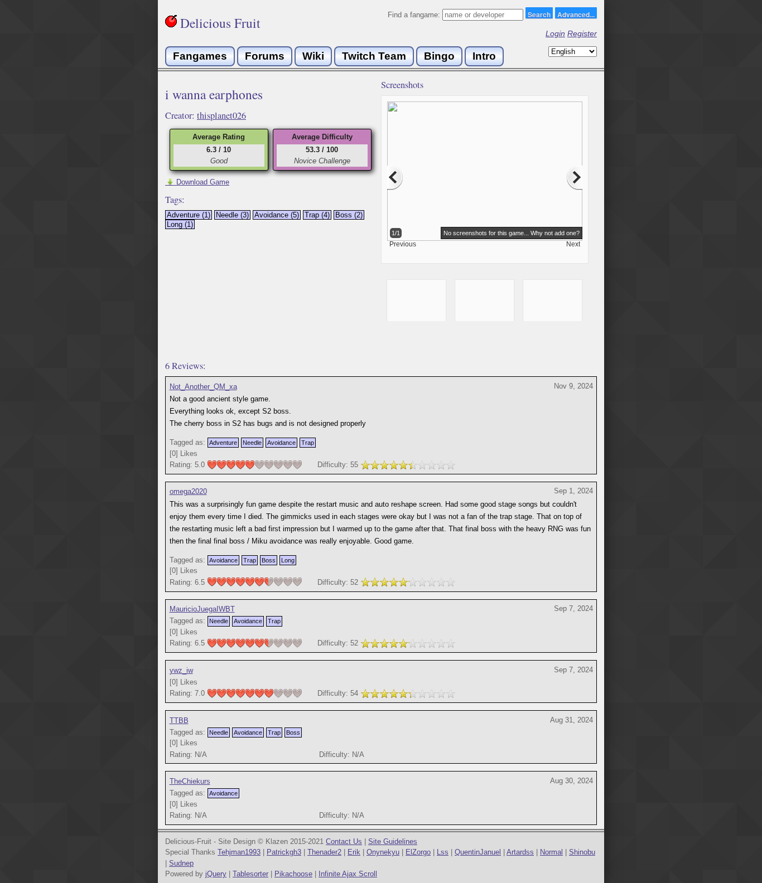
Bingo (439, 56)
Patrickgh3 (284, 852)
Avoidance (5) (276, 215)
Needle (252, 442)
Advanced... (576, 13)
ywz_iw (181, 670)
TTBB (179, 720)
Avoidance (281, 442)
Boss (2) (349, 215)
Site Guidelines (392, 841)
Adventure (223, 442)
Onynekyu (382, 852)
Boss (269, 560)
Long (288, 560)
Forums (264, 56)
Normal (551, 852)
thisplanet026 (221, 115)
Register (582, 33)
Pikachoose (293, 874)
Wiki (313, 56)
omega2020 (188, 491)
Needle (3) (232, 215)
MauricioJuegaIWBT (202, 609)
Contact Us (344, 841)
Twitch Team (374, 56)
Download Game (197, 182)
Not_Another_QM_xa (203, 386)
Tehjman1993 (239, 852)
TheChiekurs (190, 781)
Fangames (200, 56)
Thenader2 (324, 852)
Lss (442, 852)
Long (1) (180, 224)
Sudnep (181, 863)
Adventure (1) (188, 215)
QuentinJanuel (478, 852)
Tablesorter (250, 874)
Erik (354, 852)
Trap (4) (317, 215)
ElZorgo (418, 852)
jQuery (215, 874)
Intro (484, 56)
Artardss (520, 852)
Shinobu (582, 852)
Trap (307, 442)
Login (555, 33)
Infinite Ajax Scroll (348, 874)
